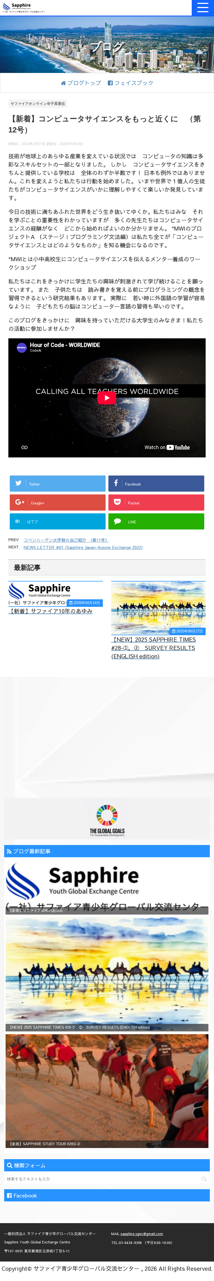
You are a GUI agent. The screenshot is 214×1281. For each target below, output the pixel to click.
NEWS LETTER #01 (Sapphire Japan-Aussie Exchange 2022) (83, 547)
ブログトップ (83, 83)
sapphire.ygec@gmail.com (142, 1233)
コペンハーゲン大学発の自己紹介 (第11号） (66, 540)
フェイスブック (133, 83)
